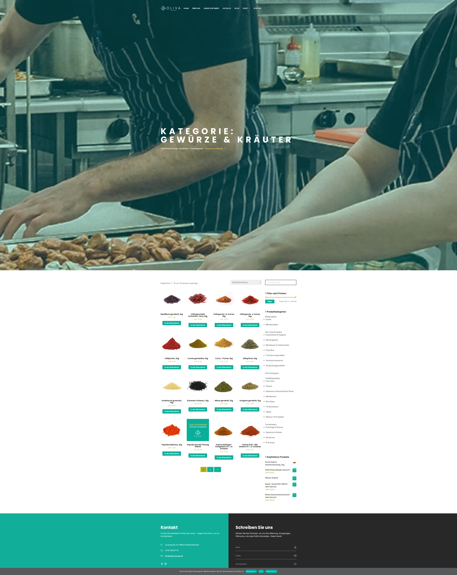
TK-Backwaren (272, 407)
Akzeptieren (251, 571)
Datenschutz (271, 571)
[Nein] (454, 571)
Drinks (268, 319)
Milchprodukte (272, 324)
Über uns (196, 8)
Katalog (227, 8)
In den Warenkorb (171, 323)
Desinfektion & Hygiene (276, 335)
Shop (245, 8)
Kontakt (258, 8)
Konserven (270, 437)
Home (186, 8)
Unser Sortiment (211, 8)
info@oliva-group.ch (174, 556)
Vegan (268, 412)
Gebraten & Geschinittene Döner (280, 391)
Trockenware (270, 424)
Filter (270, 301)
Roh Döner (270, 401)
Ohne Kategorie (272, 373)
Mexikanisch (271, 396)
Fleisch (269, 386)
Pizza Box (270, 350)
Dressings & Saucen (274, 427)
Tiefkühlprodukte (272, 378)
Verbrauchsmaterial (274, 360)
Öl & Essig (270, 442)
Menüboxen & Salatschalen (277, 345)
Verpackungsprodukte (275, 365)
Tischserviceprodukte (275, 355)
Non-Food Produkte (273, 332)
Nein (261, 571)
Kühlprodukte (271, 317)
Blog (237, 8)
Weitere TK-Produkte (275, 417)
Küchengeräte (272, 340)
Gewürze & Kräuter (274, 432)
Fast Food (270, 381)
